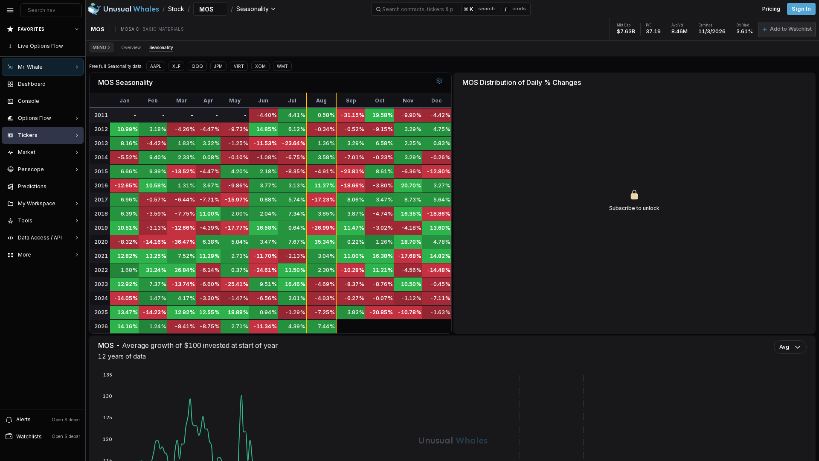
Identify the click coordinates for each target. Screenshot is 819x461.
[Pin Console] (75, 101)
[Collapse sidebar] (10, 10)
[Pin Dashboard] (75, 84)
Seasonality (161, 47)
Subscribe (622, 208)
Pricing (771, 9)
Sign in (801, 9)
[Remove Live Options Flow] (77, 46)
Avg (784, 347)
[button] (787, 29)
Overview (131, 47)
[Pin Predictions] (75, 186)
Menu (99, 47)
